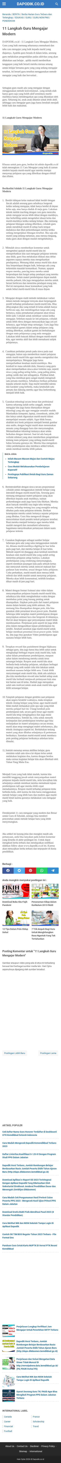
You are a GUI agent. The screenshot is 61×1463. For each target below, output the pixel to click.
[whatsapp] (41, 871)
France (36, 1416)
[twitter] (19, 871)
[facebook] (8, 871)
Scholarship (38, 1421)
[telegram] (53, 871)
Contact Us (22, 1446)
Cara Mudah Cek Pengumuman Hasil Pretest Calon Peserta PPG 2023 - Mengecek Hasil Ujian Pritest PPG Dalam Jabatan (29, 1200)
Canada (8, 1416)
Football (8, 1431)
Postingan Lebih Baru (14, 1053)
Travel (36, 1426)
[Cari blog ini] (57, 4)
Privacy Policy (48, 1446)
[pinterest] (30, 871)
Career (7, 1421)
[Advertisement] (30, 1090)
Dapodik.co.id (30, 4)
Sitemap (23, 1451)
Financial (8, 1426)
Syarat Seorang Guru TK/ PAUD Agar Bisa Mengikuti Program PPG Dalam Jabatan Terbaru (36, 1394)
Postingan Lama (48, 1053)
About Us (9, 1446)
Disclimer (34, 1446)
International (36, 1451)
